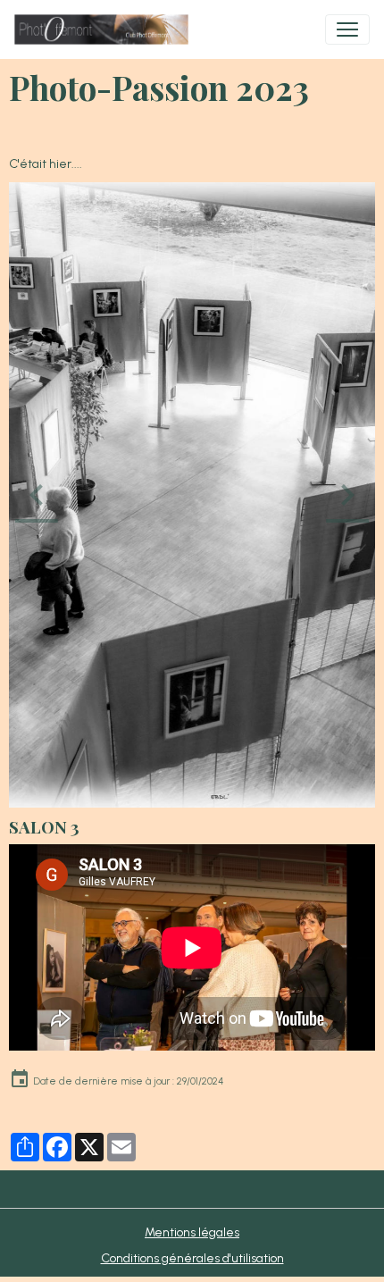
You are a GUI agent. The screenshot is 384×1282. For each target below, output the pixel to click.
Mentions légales (192, 1232)
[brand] (105, 29)
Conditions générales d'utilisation (192, 1258)
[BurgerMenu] (347, 29)
